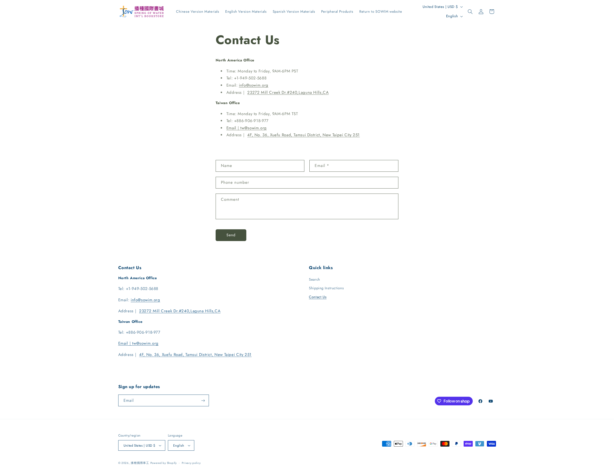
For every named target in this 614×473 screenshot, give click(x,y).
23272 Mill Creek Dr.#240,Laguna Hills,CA (288, 92)
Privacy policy (191, 463)
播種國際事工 (140, 463)
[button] (470, 11)
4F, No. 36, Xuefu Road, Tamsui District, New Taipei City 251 (303, 135)
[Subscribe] (202, 400)
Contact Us (317, 297)
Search (314, 279)
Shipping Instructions (326, 288)
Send (231, 235)
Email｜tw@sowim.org (246, 128)
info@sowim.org (253, 85)
